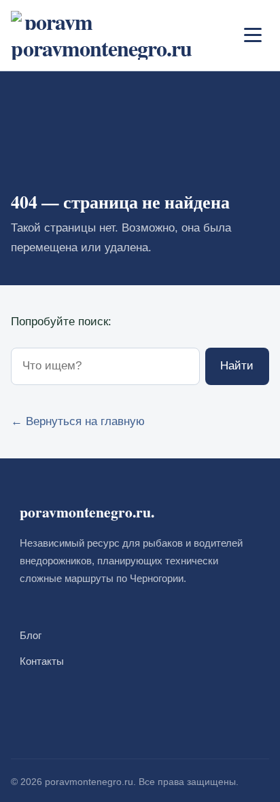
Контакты (42, 661)
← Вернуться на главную (78, 421)
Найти (236, 365)
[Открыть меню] (253, 35)
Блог (30, 635)
